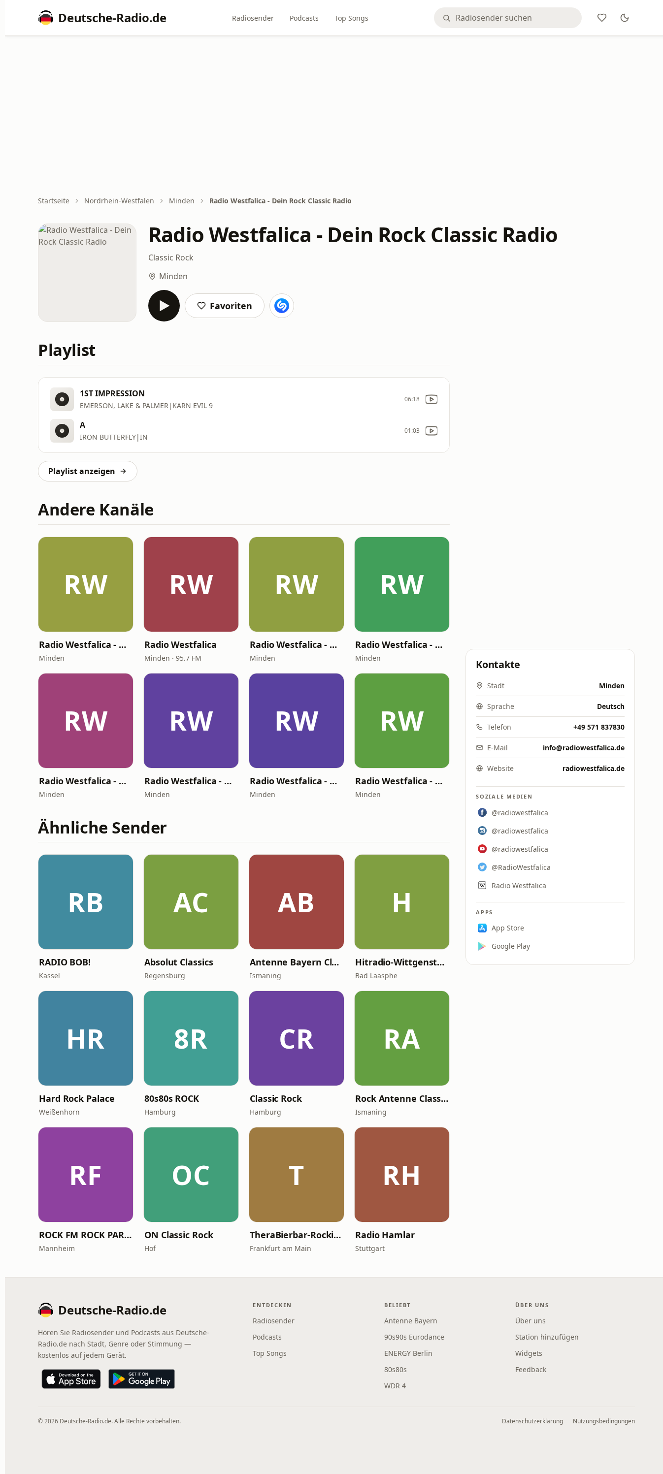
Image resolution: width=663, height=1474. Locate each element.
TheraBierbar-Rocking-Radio (296, 1235)
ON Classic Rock (178, 1235)
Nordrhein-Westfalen (119, 200)
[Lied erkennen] (281, 305)
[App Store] (71, 1379)
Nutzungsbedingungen (604, 1421)
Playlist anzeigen (81, 471)
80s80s (395, 1369)
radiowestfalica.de (594, 768)
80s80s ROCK (171, 1098)
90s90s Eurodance (414, 1337)
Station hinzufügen (547, 1337)
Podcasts (304, 18)
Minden (182, 200)
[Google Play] (141, 1379)
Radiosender (253, 18)
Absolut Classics (178, 962)
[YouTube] (431, 399)
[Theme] (624, 17)
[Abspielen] (164, 305)
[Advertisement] (336, 117)
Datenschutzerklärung (532, 1421)
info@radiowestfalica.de (584, 747)
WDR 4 (395, 1385)
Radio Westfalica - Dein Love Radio (402, 781)
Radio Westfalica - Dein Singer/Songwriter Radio (86, 781)
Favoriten (231, 306)
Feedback (530, 1369)
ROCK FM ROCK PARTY (86, 1235)
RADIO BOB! (65, 962)
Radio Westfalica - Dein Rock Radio (86, 644)
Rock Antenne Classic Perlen (402, 1098)
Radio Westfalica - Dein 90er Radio (402, 644)
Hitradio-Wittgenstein (402, 962)
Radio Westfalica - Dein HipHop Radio (296, 644)
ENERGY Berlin (408, 1353)
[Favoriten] (602, 17)
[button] (85, 584)
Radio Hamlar (385, 1235)
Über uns (530, 1320)
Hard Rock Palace (77, 1098)
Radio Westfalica (180, 644)
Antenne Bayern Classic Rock (296, 962)
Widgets (528, 1353)
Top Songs (351, 18)
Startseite (53, 200)
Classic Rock (171, 257)
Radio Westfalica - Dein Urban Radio (191, 781)
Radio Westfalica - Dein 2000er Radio (296, 781)
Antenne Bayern (410, 1320)
